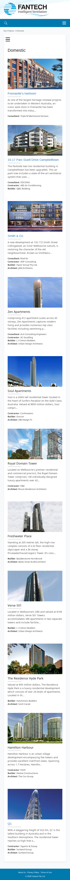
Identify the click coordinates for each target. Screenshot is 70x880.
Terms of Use (46, 872)
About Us (22, 872)
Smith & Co (15, 236)
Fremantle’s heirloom (22, 93)
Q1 (10, 823)
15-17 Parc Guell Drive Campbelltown (33, 159)
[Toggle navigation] (65, 23)
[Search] (5, 23)
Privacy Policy (33, 872)
